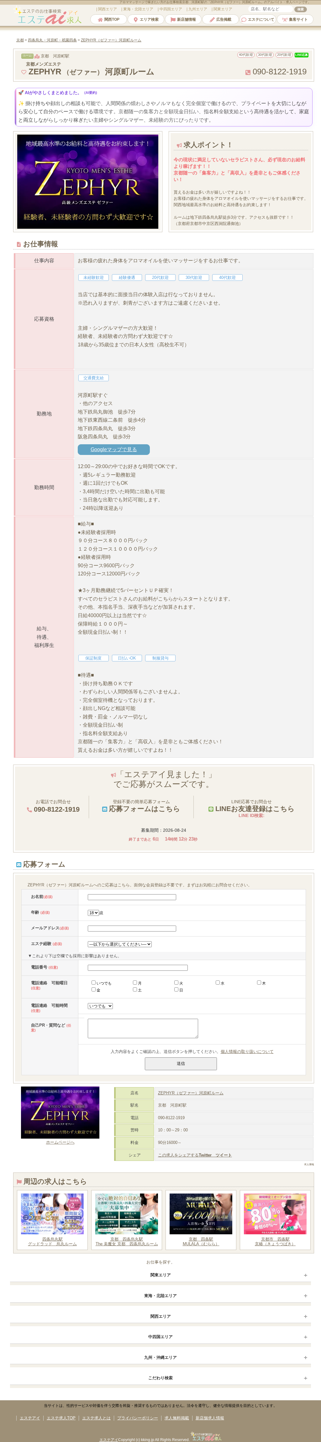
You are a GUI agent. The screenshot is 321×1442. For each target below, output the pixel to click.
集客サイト (298, 19)
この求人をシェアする (195, 1155)
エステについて (261, 19)
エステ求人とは (96, 1418)
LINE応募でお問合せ (254, 806)
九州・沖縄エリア (160, 1357)
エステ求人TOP (61, 1418)
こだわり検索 (160, 1377)
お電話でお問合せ (56, 806)
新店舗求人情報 (210, 1418)
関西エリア (160, 1316)
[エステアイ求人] (48, 23)
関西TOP (111, 19)
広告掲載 (223, 19)
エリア (107, 9)
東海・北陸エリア (160, 1295)
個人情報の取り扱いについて (247, 1051)
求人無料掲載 (177, 1418)
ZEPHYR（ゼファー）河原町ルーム (191, 1093)
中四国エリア (160, 1336)
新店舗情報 (186, 19)
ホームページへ (60, 1142)
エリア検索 (149, 19)
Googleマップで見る (114, 449)
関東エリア (160, 1275)
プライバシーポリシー (137, 1418)
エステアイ (30, 1418)
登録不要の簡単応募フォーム (143, 806)
